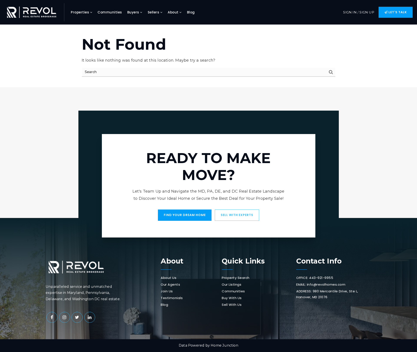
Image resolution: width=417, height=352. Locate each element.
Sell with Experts (237, 215)
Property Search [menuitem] (236, 277)
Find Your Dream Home (185, 215)
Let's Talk (397, 12)
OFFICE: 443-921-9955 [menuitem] (314, 277)
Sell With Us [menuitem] (232, 304)
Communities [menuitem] (110, 12)
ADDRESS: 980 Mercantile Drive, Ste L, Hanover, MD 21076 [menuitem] (327, 294)
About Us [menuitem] (168, 277)
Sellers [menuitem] (154, 12)
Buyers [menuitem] (133, 12)
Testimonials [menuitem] (172, 298)
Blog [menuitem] (191, 12)
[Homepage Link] (31, 12)
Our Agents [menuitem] (170, 284)
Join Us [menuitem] (167, 291)
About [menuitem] (173, 12)
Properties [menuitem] (80, 12)
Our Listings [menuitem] (231, 284)
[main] (208, 56)
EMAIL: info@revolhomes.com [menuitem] (320, 284)
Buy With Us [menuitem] (232, 298)
